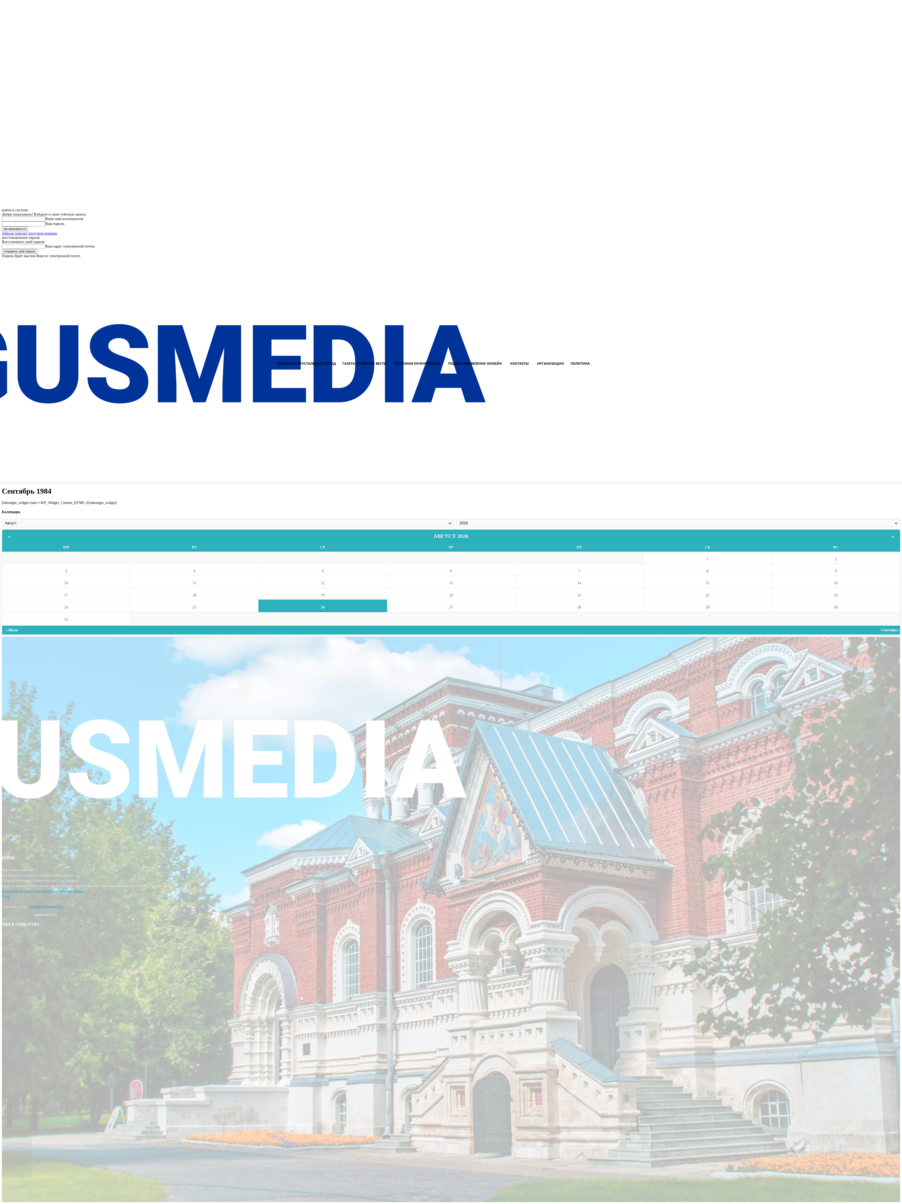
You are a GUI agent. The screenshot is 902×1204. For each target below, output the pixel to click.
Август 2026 (451, 536)
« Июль (12, 630)
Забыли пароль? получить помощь (29, 233)
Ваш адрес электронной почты (70, 246)
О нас (6, 896)
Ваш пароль (54, 224)
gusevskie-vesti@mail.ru (45, 906)
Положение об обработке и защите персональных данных (43, 891)
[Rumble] (879, 262)
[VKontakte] (888, 262)
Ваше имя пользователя (64, 219)
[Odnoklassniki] (896, 262)
